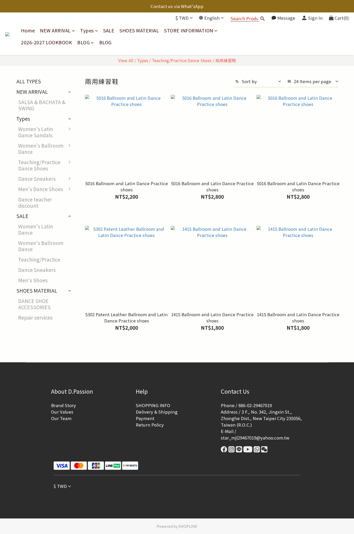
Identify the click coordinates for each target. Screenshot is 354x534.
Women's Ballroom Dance (40, 148)
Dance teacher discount (35, 202)
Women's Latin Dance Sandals (35, 132)
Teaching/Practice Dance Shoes (182, 60)
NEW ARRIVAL (55, 30)
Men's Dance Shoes (40, 189)
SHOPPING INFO (153, 405)
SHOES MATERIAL (139, 30)
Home (28, 30)
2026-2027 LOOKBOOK (46, 42)
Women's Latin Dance (35, 229)
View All (125, 60)
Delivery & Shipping (157, 412)
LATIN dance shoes (100, 224)
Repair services (35, 317)
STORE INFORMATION (188, 30)
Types (87, 30)
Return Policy (150, 425)
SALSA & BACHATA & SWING (42, 105)
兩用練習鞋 (225, 60)
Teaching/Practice (39, 259)
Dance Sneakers (37, 178)
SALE (108, 30)
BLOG (83, 42)
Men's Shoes (33, 280)
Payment (145, 418)
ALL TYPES (28, 81)
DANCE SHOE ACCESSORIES (34, 304)
